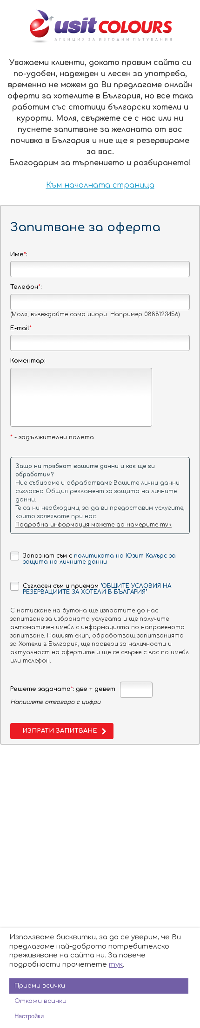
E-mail (21, 328)
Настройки (29, 1016)
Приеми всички (39, 985)
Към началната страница (100, 185)
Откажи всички (40, 1001)
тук (116, 965)
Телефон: (25, 287)
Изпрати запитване (59, 731)
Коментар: (27, 361)
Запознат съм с (99, 559)
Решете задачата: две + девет (62, 689)
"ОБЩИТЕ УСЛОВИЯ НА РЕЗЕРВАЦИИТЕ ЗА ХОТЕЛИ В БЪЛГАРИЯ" (97, 589)
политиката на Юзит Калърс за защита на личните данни (99, 559)
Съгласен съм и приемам (97, 589)
